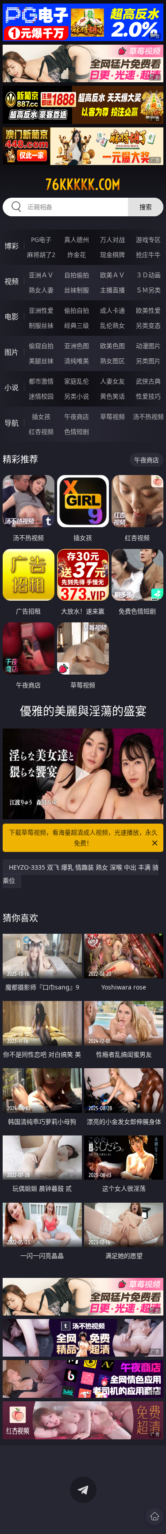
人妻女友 (112, 381)
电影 (11, 317)
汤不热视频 (148, 416)
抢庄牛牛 (148, 254)
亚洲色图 (76, 345)
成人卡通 (112, 310)
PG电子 (41, 239)
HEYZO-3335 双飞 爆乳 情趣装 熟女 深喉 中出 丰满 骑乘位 (80, 874)
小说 (11, 387)
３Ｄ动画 (148, 275)
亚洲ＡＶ (41, 275)
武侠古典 (148, 381)
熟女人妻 (41, 290)
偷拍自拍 (76, 310)
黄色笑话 (112, 396)
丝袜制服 (76, 290)
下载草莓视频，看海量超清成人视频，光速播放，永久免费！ (83, 837)
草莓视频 (112, 416)
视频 (11, 281)
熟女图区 (112, 361)
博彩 (11, 246)
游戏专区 (148, 239)
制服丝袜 (41, 325)
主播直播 (112, 290)
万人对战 (112, 239)
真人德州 (76, 239)
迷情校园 (41, 396)
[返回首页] (154, 1516)
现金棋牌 (112, 254)
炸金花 (76, 254)
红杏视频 (41, 431)
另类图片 (148, 361)
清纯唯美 (76, 361)
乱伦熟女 (112, 325)
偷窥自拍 (41, 345)
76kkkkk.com (83, 184)
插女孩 (41, 416)
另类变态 (148, 325)
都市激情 (41, 381)
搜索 (145, 207)
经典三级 (76, 325)
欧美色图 (112, 345)
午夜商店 (76, 416)
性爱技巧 (148, 396)
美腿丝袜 (41, 361)
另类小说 (76, 396)
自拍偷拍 (76, 275)
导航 (11, 423)
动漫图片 (148, 345)
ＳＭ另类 (148, 290)
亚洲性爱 (41, 310)
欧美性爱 (148, 310)
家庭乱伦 (76, 381)
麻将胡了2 (41, 254)
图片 (11, 352)
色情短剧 (76, 431)
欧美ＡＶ (112, 275)
